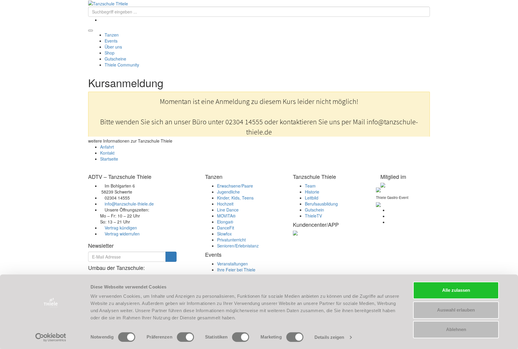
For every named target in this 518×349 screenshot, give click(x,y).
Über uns (114, 47)
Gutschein (314, 210)
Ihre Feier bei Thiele (236, 270)
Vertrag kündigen (121, 228)
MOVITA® (226, 216)
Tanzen (112, 35)
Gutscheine (115, 59)
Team (310, 186)
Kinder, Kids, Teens (235, 198)
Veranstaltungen (232, 264)
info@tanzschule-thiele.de (129, 204)
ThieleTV (313, 216)
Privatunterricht (231, 240)
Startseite (109, 159)
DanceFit (225, 228)
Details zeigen (329, 337)
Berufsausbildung (321, 204)
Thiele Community (122, 65)
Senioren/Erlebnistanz (238, 246)
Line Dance (228, 210)
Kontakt (107, 153)
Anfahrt (107, 147)
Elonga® (225, 222)
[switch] (185, 337)
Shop (110, 53)
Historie (312, 192)
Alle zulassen (456, 290)
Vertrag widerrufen (122, 234)
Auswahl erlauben (456, 309)
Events (112, 41)
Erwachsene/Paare (235, 186)
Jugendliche (228, 192)
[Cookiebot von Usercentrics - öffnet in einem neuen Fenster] (51, 337)
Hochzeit (225, 204)
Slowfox (224, 234)
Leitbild (311, 198)
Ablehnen (456, 329)
